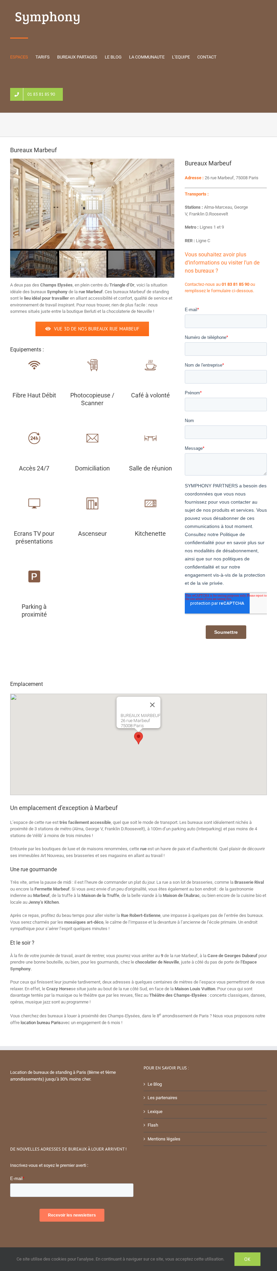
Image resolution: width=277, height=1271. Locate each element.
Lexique (155, 1111)
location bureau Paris (41, 1022)
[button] (138, 738)
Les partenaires (162, 1097)
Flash (153, 1125)
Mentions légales (164, 1138)
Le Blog (155, 1084)
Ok (247, 1259)
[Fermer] (152, 705)
